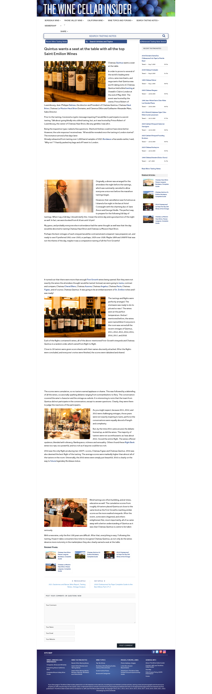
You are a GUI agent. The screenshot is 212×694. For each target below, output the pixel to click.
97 (166, 118)
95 (166, 64)
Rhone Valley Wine (73, 20)
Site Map (148, 669)
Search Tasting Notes (147, 20)
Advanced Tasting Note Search (154, 41)
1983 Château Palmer (149, 80)
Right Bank (130, 442)
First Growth (92, 279)
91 (166, 73)
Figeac (47, 289)
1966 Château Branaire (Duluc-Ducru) (154, 157)
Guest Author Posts (102, 671)
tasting (129, 88)
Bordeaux (107, 139)
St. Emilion (120, 289)
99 (166, 94)
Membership (50, 25)
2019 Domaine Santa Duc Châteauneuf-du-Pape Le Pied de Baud (153, 58)
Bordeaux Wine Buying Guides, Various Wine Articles (106, 667)
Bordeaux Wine (52, 20)
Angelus (104, 286)
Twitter (157, 651)
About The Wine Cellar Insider (155, 663)
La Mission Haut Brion (67, 108)
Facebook (153, 651)
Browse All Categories (103, 673)
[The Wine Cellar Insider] (87, 8)
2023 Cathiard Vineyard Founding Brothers (153, 137)
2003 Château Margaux (149, 90)
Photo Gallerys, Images (128, 663)
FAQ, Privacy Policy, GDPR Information (154, 672)
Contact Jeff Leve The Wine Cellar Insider (154, 666)
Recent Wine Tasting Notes (56, 41)
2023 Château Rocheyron (150, 147)
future (53, 461)
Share (63, 31)
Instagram (164, 651)
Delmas (72, 105)
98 (166, 83)
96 (166, 106)
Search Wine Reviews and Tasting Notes (79, 667)
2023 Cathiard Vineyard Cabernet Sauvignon (153, 125)
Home (148, 676)
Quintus (119, 62)
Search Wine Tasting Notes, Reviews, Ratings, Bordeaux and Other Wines (80, 672)
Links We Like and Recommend (126, 667)
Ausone (88, 286)
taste (121, 283)
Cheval (67, 286)
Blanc (73, 286)
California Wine (95, 20)
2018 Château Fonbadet (150, 70)
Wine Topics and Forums (119, 20)
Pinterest (160, 651)
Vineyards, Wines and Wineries (56, 665)
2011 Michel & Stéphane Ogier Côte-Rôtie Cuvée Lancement (154, 113)
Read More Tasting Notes (151, 168)
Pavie (119, 286)
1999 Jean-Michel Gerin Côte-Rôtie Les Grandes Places (154, 102)
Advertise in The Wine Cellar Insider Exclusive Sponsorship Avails (130, 672)
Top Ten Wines (100, 663)
